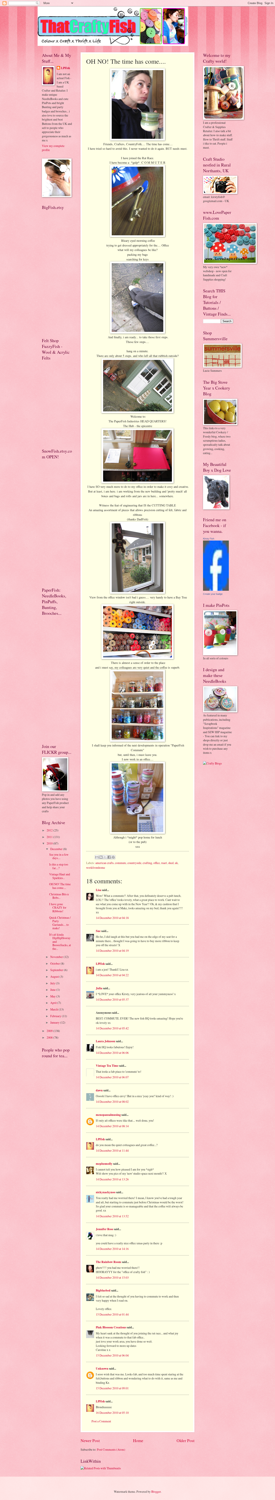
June (53, 990)
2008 (50, 1037)
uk (176, 863)
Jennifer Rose (104, 1229)
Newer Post (90, 1440)
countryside (134, 863)
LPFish (100, 964)
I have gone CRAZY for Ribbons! (57, 907)
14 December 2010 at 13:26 (112, 1179)
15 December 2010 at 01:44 (112, 1314)
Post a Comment (101, 1421)
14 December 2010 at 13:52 (112, 1216)
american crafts (104, 863)
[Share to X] (105, 857)
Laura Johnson (105, 1041)
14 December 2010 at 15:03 (112, 1277)
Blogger (156, 1491)
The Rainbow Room (108, 1262)
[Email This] (97, 857)
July (53, 983)
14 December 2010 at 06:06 (112, 1053)
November (57, 957)
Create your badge (213, 594)
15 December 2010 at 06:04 (112, 1355)
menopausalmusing (108, 1115)
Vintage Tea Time (107, 1065)
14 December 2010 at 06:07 (112, 1077)
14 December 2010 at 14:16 (112, 1249)
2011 (50, 837)
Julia (99, 988)
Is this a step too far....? (58, 866)
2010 (50, 843)
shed (171, 863)
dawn (99, 1090)
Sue (98, 931)
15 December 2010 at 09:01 (112, 1388)
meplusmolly (104, 1164)
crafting (147, 863)
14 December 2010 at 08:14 (112, 1126)
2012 (50, 830)
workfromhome (95, 868)
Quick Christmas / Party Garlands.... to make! (60, 922)
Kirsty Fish (208, 538)
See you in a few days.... (59, 856)
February (56, 1016)
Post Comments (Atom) (111, 1449)
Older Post (185, 1440)
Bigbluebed (103, 1290)
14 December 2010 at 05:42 (112, 1028)
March (54, 1009)
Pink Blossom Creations (111, 1327)
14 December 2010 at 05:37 (112, 999)
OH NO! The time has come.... (60, 886)
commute (120, 863)
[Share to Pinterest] (113, 857)
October (55, 963)
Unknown (102, 1368)
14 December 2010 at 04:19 (112, 951)
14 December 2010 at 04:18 (112, 918)
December (56, 849)
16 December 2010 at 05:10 (112, 1413)
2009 (50, 1031)
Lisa (98, 890)
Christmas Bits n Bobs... (59, 896)
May (53, 996)
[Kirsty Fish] (216, 590)
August (55, 976)
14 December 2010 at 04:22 (112, 975)
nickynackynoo (105, 1192)
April (53, 1003)
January (55, 1022)
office (156, 863)
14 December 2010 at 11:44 (112, 1150)
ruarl (164, 863)
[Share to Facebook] (109, 857)
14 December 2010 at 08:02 (112, 1102)
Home (138, 1440)
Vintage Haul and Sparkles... (59, 876)
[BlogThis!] (101, 857)
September (57, 970)
